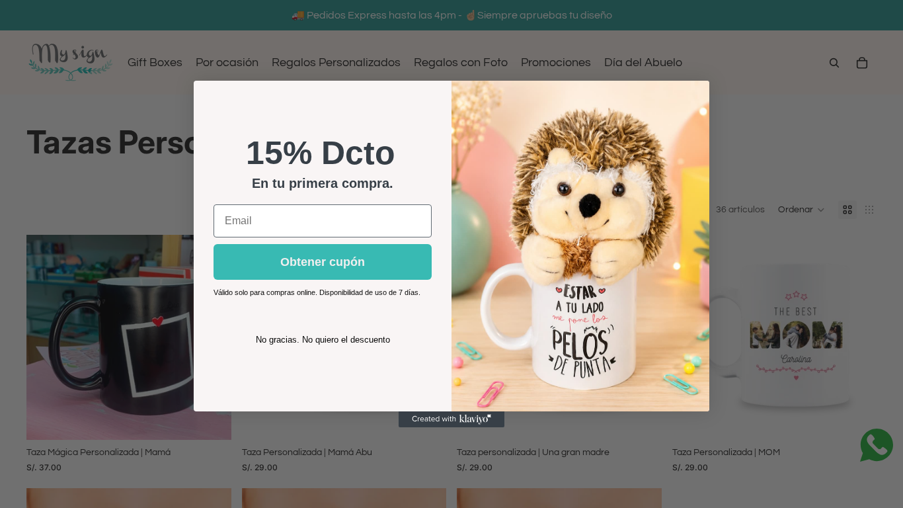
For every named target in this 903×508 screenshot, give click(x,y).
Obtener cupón (322, 262)
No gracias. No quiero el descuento (323, 340)
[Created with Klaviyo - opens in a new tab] (451, 419)
